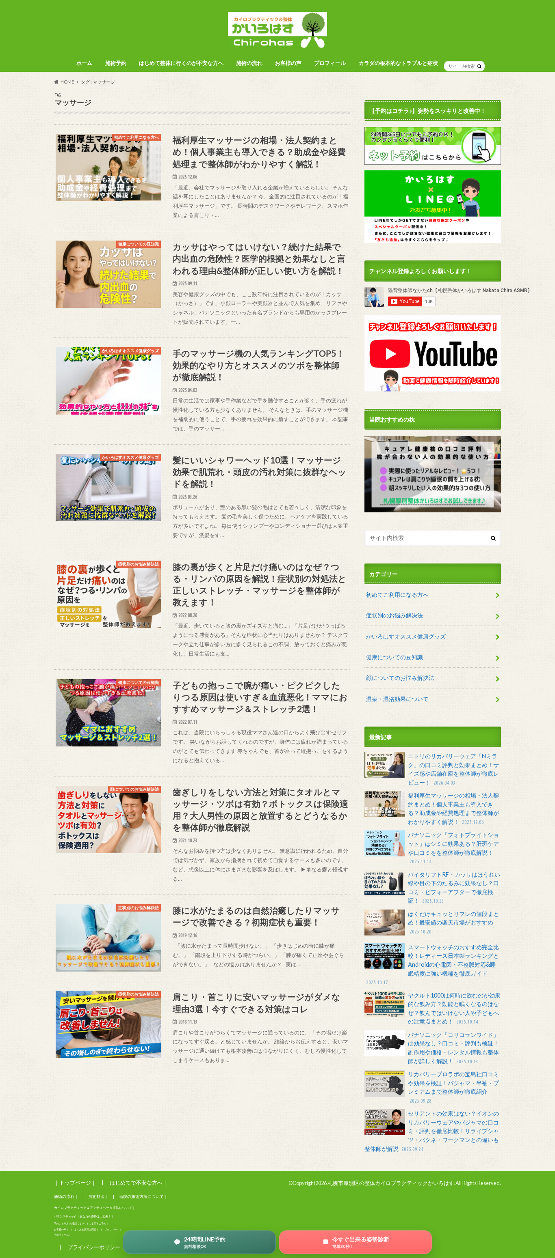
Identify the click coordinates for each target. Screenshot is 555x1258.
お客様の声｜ (61, 1229)
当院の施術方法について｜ (143, 1196)
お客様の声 (288, 63)
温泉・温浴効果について (397, 698)
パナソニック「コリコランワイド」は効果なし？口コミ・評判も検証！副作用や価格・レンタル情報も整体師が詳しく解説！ (453, 1047)
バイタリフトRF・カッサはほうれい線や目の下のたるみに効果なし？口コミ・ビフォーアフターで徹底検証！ (454, 887)
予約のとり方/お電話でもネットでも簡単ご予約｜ (81, 1223)
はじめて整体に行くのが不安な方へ (181, 63)
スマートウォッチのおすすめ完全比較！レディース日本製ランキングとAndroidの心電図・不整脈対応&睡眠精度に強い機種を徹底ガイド (432, 964)
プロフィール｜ (112, 1229)
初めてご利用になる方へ (397, 594)
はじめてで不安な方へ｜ (139, 1182)
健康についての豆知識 (394, 657)
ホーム (84, 63)
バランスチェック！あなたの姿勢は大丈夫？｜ (84, 1216)
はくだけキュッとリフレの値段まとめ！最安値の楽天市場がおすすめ (453, 922)
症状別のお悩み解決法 (394, 615)
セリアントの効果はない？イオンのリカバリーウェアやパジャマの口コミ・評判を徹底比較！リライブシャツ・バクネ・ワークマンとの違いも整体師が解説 (431, 1131)
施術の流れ (249, 63)
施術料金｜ (99, 1196)
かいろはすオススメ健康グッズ (406, 636)
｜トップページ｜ (75, 1182)
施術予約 (115, 63)
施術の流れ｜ (66, 1196)
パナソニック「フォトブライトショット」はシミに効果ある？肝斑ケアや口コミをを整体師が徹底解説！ (453, 847)
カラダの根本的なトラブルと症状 (398, 63)
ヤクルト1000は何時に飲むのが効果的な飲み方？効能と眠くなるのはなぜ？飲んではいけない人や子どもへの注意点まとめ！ (454, 1008)
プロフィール (330, 63)
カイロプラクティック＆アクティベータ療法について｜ (94, 1208)
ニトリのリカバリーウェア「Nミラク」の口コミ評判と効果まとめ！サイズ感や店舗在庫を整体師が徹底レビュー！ (453, 769)
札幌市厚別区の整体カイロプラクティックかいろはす (390, 1183)
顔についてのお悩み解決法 (400, 677)
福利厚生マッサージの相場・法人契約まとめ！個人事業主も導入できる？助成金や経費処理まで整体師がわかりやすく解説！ (453, 808)
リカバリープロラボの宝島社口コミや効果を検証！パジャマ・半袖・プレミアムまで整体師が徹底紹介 (453, 1087)
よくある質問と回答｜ (86, 1229)
